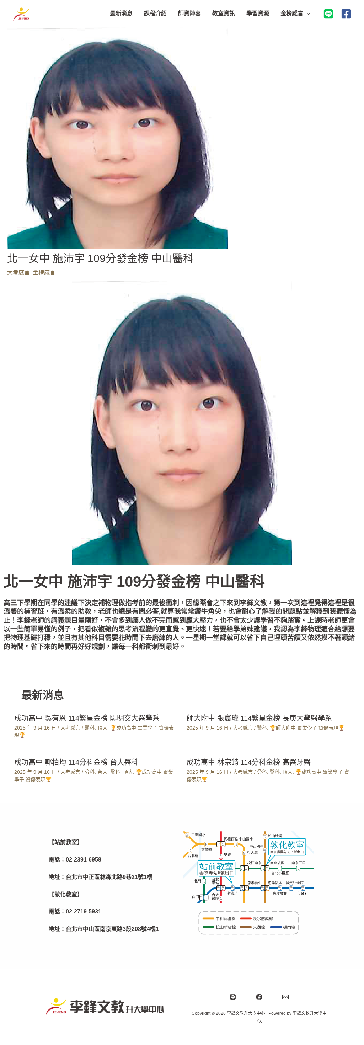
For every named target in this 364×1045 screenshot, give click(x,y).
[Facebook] (346, 14)
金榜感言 (44, 273)
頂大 (102, 728)
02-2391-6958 (83, 860)
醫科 (90, 728)
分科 (90, 772)
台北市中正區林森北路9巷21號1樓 (109, 877)
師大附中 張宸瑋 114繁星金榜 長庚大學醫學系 (259, 718)
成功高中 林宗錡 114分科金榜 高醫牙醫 (249, 762)
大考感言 (18, 273)
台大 (102, 772)
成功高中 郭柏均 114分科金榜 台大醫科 (76, 762)
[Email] (285, 997)
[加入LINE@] (328, 14)
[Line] (233, 997)
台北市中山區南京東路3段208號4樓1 (112, 929)
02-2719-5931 (83, 911)
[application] (306, 13)
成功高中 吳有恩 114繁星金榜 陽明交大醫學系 (87, 718)
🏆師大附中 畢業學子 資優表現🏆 (307, 728)
